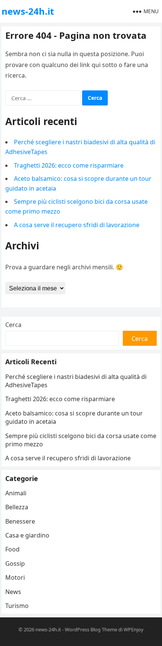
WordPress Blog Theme (91, 629)
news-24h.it (28, 11)
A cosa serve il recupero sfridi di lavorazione (76, 225)
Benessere (20, 521)
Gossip (15, 563)
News (13, 592)
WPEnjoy (134, 629)
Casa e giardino (27, 535)
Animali (15, 493)
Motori (15, 577)
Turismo (17, 606)
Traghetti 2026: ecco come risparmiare (69, 165)
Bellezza (16, 507)
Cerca (13, 325)
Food (12, 549)
